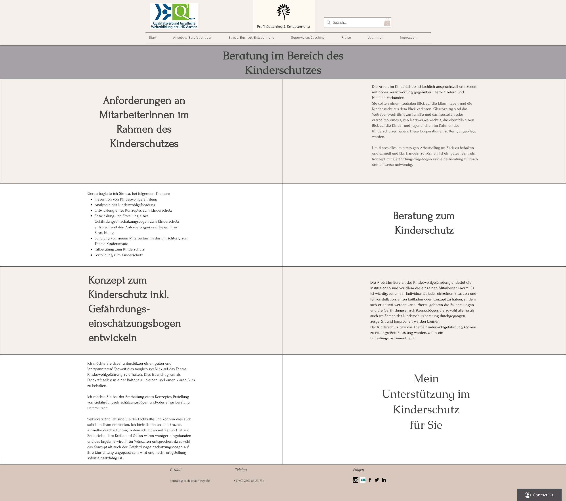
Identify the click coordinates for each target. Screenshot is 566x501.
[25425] (355, 480)
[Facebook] (370, 480)
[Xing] (362, 480)
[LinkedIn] (384, 480)
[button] (387, 22)
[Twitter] (377, 480)
